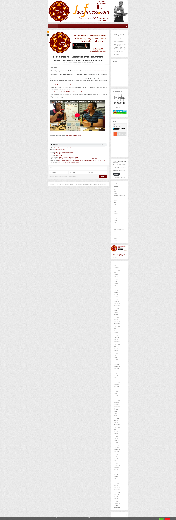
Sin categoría (116, 233)
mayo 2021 (116, 332)
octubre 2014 (116, 469)
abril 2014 (116, 480)
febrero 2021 (116, 337)
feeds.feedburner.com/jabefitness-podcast (68, 157)
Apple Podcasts (58, 149)
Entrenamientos (117, 198)
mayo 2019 (116, 373)
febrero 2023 (116, 301)
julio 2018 (116, 390)
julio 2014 (116, 474)
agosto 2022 (116, 308)
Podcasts (70, 62)
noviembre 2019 (117, 362)
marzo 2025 (116, 276)
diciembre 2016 (117, 422)
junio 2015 (116, 454)
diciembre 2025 (117, 270)
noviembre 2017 (117, 402)
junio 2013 (116, 498)
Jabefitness (102, 5)
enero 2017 (116, 420)
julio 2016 (116, 431)
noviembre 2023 (117, 289)
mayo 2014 (116, 478)
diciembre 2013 (117, 487)
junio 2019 (116, 372)
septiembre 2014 (117, 471)
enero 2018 (116, 399)
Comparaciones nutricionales (119, 195)
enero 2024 (116, 287)
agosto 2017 (116, 408)
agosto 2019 (116, 368)
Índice (61, 25)
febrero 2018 (116, 397)
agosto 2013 (116, 494)
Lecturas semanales (117, 209)
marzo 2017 (116, 417)
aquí (56, 76)
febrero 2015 (116, 462)
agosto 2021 (116, 328)
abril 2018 (116, 395)
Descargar (72, 147)
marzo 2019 (116, 377)
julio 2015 (116, 453)
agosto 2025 (116, 272)
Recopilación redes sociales (119, 229)
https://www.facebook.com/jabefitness (64, 152)
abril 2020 (116, 353)
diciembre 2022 (117, 303)
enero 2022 (116, 319)
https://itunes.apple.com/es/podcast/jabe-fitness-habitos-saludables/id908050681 (78, 158)
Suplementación (117, 236)
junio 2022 (116, 310)
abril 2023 (116, 298)
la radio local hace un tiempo (97, 70)
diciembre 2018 (117, 382)
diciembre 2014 (117, 465)
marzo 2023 (116, 299)
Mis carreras (116, 213)
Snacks (115, 235)
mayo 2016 (116, 435)
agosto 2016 (116, 429)
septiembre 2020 (117, 344)
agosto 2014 (116, 473)
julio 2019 (116, 370)
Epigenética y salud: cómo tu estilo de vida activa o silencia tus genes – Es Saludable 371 (120, 48)
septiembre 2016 (117, 427)
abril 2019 (116, 375)
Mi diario (115, 211)
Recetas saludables (117, 227)
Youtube (115, 240)
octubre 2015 (116, 447)
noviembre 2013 (117, 489)
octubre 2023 (116, 290)
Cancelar (167, 518)
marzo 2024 (116, 285)
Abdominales (116, 186)
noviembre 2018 (117, 384)
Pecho (115, 222)
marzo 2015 (116, 460)
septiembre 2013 (117, 492)
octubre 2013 (116, 491)
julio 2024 (116, 279)
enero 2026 (116, 269)
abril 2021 (116, 334)
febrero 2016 (116, 440)
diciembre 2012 (117, 503)
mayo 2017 (116, 413)
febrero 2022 (116, 317)
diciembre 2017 (117, 400)
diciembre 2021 (117, 321)
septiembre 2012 (117, 507)
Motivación (116, 217)
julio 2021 (116, 330)
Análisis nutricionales (118, 188)
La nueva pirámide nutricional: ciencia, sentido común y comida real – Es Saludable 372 (120, 44)
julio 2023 (116, 294)
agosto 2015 (116, 451)
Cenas (115, 191)
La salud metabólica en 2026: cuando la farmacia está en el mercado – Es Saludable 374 (120, 36)
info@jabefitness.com (104, 8)
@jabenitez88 (102, 3)
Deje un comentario (90, 62)
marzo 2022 (116, 316)
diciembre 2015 (117, 444)
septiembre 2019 (117, 366)
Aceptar (161, 518)
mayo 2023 (116, 296)
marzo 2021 (116, 335)
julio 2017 (116, 409)
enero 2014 (116, 485)
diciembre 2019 (117, 361)
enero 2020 (116, 359)
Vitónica (75, 25)
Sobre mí (68, 25)
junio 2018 (116, 391)
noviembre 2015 (117, 445)
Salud (115, 231)
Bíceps (115, 189)
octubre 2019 (116, 364)
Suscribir (116, 174)
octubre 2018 (116, 386)
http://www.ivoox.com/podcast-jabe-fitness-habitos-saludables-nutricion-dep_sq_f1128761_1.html (81, 160)
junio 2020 (116, 350)
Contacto (88, 25)
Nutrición (115, 218)
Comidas (115, 193)
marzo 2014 (116, 482)
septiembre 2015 (117, 449)
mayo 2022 (116, 312)
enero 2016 (116, 442)
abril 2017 (116, 415)
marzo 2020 (116, 355)
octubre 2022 (116, 307)
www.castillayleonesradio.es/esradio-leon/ (61, 84)
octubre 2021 (116, 325)
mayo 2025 (116, 274)
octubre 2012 (116, 505)
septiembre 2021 (117, 326)
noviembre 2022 (117, 305)
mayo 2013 (116, 500)
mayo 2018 (116, 393)
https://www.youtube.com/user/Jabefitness (69, 162)
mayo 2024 (116, 283)
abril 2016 (116, 436)
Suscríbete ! (96, 25)
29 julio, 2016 (65, 62)
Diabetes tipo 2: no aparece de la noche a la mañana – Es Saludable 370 (120, 53)
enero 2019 (116, 381)
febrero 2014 (116, 483)
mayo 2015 (116, 456)
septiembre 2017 (117, 406)
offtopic (115, 220)
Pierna (115, 224)
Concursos (116, 197)
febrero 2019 (116, 379)
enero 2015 (116, 463)
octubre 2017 (116, 404)
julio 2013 (116, 496)
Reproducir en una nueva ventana (61, 147)
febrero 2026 (116, 267)
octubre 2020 (116, 343)
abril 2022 (116, 314)
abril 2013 (116, 501)
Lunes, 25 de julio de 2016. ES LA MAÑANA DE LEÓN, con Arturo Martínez (68, 91)
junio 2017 (116, 411)
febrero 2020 (116, 357)
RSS (64, 149)
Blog (82, 25)
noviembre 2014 (117, 467)
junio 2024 (116, 281)
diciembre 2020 (117, 339)
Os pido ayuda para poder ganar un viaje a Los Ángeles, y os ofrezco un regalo (90, 184)
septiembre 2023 (117, 292)
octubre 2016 (116, 426)
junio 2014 (116, 476)
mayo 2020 (116, 352)
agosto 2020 (116, 346)
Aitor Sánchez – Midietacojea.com (73, 135)
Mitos (115, 215)
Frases (115, 204)
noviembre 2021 (117, 323)
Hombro (115, 208)
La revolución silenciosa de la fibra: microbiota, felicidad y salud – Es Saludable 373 (120, 40)
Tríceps (115, 238)
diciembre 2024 (117, 278)
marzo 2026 (116, 265)
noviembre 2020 (117, 341)
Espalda (115, 200)
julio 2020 (116, 348)
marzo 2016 (116, 438)
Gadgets (115, 206)
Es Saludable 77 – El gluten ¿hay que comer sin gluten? (61, 184)
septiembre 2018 (117, 388)
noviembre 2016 (117, 424)
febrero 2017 (116, 418)
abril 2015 (116, 458)
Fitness (115, 202)
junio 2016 (116, 433)
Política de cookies (102, 517)
